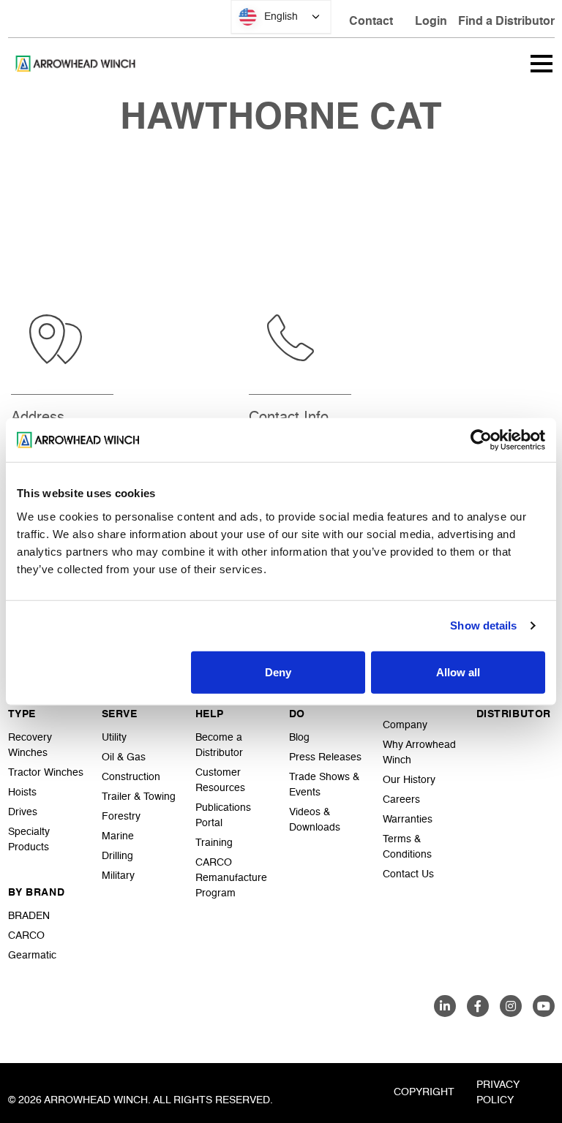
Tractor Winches (45, 773)
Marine (118, 836)
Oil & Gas (124, 757)
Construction (131, 777)
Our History (409, 780)
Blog (299, 738)
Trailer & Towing (139, 797)
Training (214, 843)
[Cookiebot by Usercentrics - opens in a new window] (481, 440)
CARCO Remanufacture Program (231, 878)
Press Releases (325, 757)
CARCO (26, 936)
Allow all (458, 671)
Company (405, 725)
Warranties (407, 819)
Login (431, 22)
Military (118, 876)
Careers (401, 800)
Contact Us (408, 874)
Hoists (22, 792)
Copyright (424, 1092)
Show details (483, 625)
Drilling (117, 856)
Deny (278, 671)
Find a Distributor (506, 22)
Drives (22, 812)
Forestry (121, 817)
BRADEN (29, 916)
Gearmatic (32, 955)
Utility (114, 738)
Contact (371, 22)
